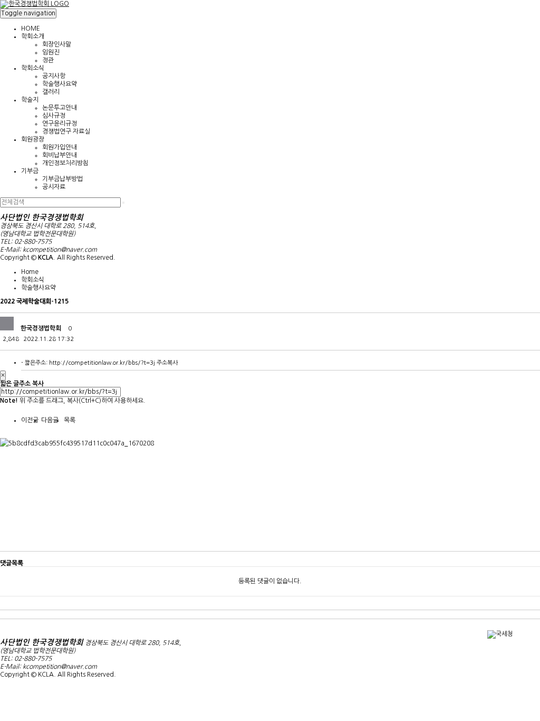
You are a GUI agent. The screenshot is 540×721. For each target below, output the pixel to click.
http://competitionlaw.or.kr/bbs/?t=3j (102, 363)
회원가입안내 (59, 147)
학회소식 (32, 68)
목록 (69, 420)
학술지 (29, 100)
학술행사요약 (59, 84)
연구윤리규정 (59, 123)
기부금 (29, 171)
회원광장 (32, 139)
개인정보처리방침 (65, 163)
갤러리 (51, 92)
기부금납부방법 (62, 179)
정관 (48, 60)
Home (29, 272)
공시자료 (53, 187)
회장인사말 (56, 44)
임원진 (51, 52)
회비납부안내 (59, 155)
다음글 (50, 420)
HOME (30, 28)
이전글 (29, 420)
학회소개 (32, 36)
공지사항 (53, 76)
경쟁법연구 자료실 (66, 131)
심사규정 (53, 115)
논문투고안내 (59, 108)
